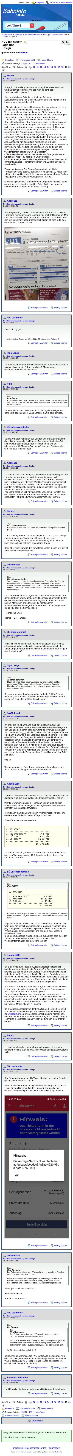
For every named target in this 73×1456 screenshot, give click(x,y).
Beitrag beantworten (39, 191)
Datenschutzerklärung (35, 1448)
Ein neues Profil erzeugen (61, 2)
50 (26, 63)
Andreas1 (12, 200)
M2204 (10, 75)
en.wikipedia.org (13, 1014)
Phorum (23, 1452)
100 (30, 63)
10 (34, 67)
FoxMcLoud (13, 713)
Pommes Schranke (17, 1377)
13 (45, 67)
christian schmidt (16, 632)
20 (69, 67)
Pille (9, 383)
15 (52, 67)
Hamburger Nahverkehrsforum (54, 35)
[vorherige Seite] (30, 67)
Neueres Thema (12, 1416)
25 (22, 63)
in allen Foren (39, 63)
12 (41, 67)
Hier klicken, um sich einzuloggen (19, 1437)
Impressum (18, 1448)
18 (62, 67)
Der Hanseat (13, 564)
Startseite (6, 35)
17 (59, 67)
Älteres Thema (31, 1416)
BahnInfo (58, 1452)
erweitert (67, 45)
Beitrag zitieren (60, 191)
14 (48, 67)
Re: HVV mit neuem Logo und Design (19, 79)
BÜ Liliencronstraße (18, 427)
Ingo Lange (13, 353)
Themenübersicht (27, 60)
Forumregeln (54, 1448)
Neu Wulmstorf (15, 317)
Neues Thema (47, 60)
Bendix (11, 511)
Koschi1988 (13, 783)
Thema (5, 37)
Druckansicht (37, 1421)
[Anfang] (26, 67)
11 (38, 67)
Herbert (24, 52)
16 (55, 67)
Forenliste (9, 60)
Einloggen (39, 2)
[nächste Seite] (3, 70)
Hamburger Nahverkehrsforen (26, 35)
